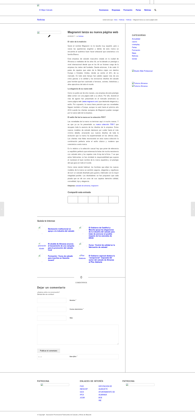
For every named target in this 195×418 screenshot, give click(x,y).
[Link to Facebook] (148, 2)
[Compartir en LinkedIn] (103, 199)
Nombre (73, 300)
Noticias (41, 19)
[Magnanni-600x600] (49, 43)
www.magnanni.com (90, 101)
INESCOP (84, 389)
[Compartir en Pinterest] (93, 199)
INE (100, 400)
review (134, 58)
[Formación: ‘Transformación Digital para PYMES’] (193, 209)
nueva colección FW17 (105, 124)
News (134, 53)
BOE (100, 397)
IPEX (82, 394)
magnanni (94, 186)
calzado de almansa (83, 186)
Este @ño (73, 356)
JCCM (82, 397)
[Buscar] (155, 10)
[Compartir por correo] (113, 199)
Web (71, 318)
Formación (136, 50)
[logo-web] (44, 10)
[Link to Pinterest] (156, 2)
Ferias (134, 47)
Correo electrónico (77, 309)
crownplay (136, 44)
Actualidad (136, 39)
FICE (82, 386)
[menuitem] (103, 10)
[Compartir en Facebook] (73, 199)
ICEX (82, 392)
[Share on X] (83, 199)
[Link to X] (152, 2)
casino (134, 41)
